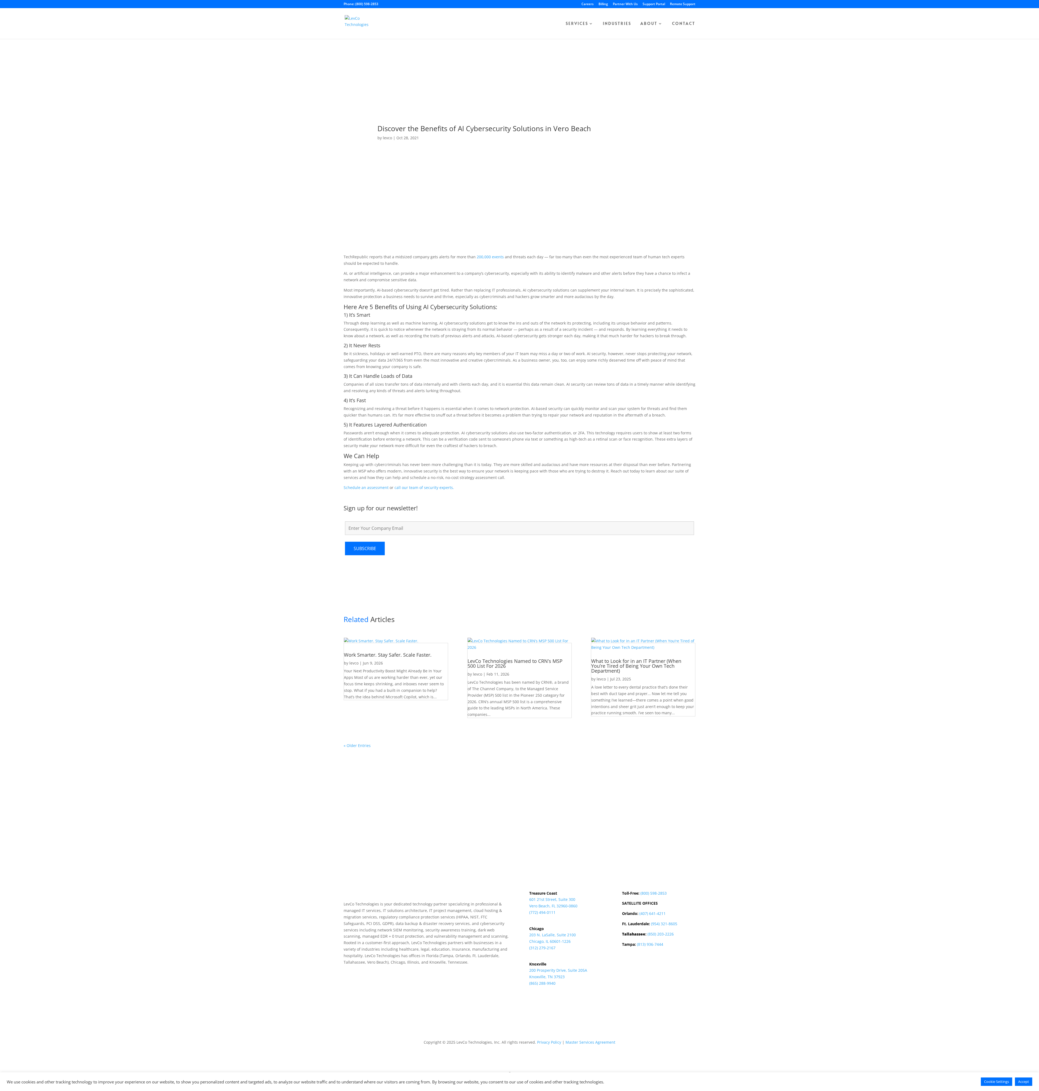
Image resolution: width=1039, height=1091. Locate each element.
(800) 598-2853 (653, 893)
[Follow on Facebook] (659, 971)
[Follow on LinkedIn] (626, 971)
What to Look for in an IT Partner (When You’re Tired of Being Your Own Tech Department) (636, 666)
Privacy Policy (549, 1042)
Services (577, 24)
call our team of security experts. (424, 487)
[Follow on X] (637, 971)
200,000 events (490, 256)
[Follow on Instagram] (648, 971)
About (648, 24)
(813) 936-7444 (650, 944)
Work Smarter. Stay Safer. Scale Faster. (388, 655)
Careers (587, 4)
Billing (603, 4)
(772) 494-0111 (542, 912)
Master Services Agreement (590, 1042)
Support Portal (654, 4)
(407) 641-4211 (652, 913)
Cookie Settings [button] (996, 1081)
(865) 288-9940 (542, 983)
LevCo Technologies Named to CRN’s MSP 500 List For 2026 (515, 663)
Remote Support (682, 4)
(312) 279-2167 (542, 947)
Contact (683, 24)
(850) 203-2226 (660, 934)
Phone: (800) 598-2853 (361, 4)
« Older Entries (357, 745)
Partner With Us (625, 4)
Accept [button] (1023, 1081)
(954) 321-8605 (664, 923)
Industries (617, 24)
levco (387, 137)
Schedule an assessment (366, 487)
